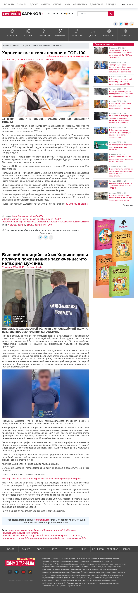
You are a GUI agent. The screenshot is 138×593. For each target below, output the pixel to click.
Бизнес (26, 549)
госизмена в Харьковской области (47, 538)
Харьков (12, 225)
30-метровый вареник (76, 204)
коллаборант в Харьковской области (20, 533)
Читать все (128, 205)
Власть (11, 549)
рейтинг (21, 225)
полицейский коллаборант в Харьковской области (27, 535)
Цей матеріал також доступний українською (67, 56)
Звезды (127, 549)
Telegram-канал (41, 520)
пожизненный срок (17, 530)
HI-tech (54, 549)
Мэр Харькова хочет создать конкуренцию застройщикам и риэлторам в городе (41, 479)
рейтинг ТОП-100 (43, 225)
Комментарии (17, 581)
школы (30, 225)
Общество (98, 549)
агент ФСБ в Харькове (65, 530)
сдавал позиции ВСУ (76, 538)
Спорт (69, 549)
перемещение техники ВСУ (15, 538)
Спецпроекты (110, 10)
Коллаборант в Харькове (40, 530)
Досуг (40, 549)
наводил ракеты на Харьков (67, 535)
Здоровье (112, 549)
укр (131, 4)
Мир (83, 549)
